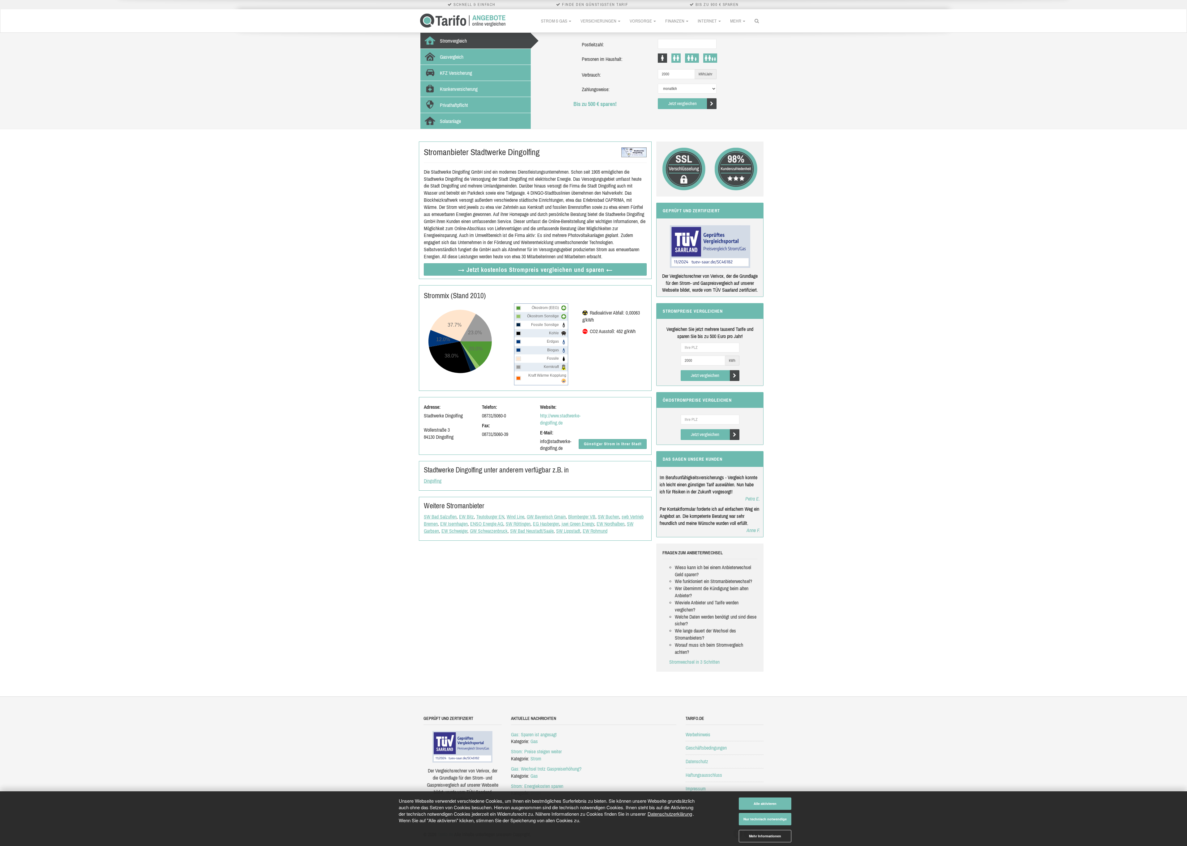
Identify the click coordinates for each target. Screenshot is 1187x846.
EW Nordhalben (610, 524)
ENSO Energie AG (486, 524)
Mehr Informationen (765, 836)
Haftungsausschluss (704, 775)
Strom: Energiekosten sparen (537, 786)
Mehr (736, 20)
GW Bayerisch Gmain (546, 516)
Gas (534, 741)
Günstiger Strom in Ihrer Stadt (613, 444)
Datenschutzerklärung (670, 813)
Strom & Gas (554, 20)
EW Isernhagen (454, 524)
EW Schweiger (454, 531)
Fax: (486, 425)
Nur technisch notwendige (765, 819)
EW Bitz (466, 516)
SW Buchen (608, 516)
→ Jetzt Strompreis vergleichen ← (535, 269)
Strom (535, 758)
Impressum (696, 788)
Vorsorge (641, 20)
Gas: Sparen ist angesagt (534, 734)
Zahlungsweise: (596, 89)
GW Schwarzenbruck (489, 531)
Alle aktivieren (765, 803)
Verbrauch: (591, 75)
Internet (708, 20)
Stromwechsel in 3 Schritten (694, 662)
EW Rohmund (595, 531)
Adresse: (432, 407)
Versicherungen (599, 20)
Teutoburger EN (490, 516)
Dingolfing (432, 481)
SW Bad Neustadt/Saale (532, 531)
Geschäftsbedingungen (706, 748)
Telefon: (489, 407)
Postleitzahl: (593, 44)
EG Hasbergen (546, 524)
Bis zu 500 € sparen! (595, 104)
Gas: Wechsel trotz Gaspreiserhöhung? (546, 769)
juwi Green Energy (578, 524)
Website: (548, 407)
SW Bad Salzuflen (440, 516)
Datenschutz (697, 761)
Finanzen (675, 20)
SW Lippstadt (568, 531)
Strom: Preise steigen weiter (536, 751)
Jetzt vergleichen (682, 103)
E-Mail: (546, 432)
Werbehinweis (698, 734)
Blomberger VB (581, 516)
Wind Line (515, 516)
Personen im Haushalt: (602, 59)
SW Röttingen (518, 524)
